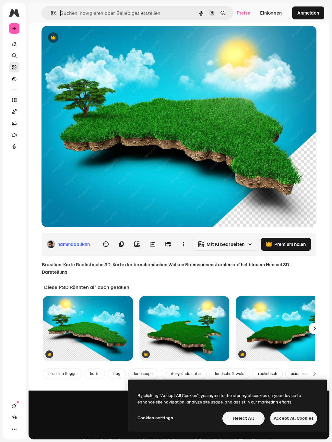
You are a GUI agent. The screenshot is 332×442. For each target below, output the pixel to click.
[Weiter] (314, 328)
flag (116, 373)
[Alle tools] (14, 100)
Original (83, 38)
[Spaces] (14, 111)
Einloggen (271, 13)
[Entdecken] (14, 79)
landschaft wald (229, 373)
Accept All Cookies (294, 418)
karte (95, 373)
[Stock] (14, 67)
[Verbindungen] (14, 406)
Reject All (243, 418)
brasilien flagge (62, 373)
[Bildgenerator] (14, 123)
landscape (143, 373)
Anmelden (308, 13)
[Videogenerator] (14, 135)
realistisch (267, 373)
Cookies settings (155, 418)
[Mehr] (14, 429)
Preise (243, 13)
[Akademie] (14, 417)
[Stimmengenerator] (14, 146)
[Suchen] (14, 55)
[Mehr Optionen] (183, 244)
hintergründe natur (183, 373)
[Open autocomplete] (51, 13)
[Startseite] (14, 44)
